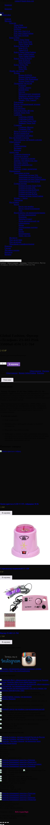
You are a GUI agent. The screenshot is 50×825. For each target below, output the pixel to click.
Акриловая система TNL (28, 175)
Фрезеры (17, 150)
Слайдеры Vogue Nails (27, 121)
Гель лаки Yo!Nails (21, 35)
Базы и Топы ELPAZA (23, 58)
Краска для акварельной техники (27, 104)
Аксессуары (14, 152)
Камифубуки (24, 90)
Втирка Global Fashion (27, 77)
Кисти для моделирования (29, 209)
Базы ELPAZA (24, 61)
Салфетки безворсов (22, 154)
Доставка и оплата (12, 250)
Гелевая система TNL (27, 188)
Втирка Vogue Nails (26, 81)
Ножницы (23, 217)
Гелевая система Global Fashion (31, 196)
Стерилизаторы (20, 146)
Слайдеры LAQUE (26, 119)
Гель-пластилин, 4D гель (24, 111)
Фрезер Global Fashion (27, 373)
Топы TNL (23, 69)
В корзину (13, 364)
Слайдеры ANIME (26, 117)
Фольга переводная (21, 133)
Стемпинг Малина (26, 127)
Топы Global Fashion (27, 56)
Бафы (21, 229)
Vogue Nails (18, 25)
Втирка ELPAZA (25, 75)
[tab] (7, 380)
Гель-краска (18, 102)
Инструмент (14, 202)
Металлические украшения (29, 94)
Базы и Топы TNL (21, 65)
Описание (7, 380)
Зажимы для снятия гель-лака (25, 161)
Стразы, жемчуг (25, 88)
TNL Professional (20, 27)
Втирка (17, 73)
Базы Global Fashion (26, 54)
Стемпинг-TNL (25, 129)
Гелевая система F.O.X (28, 192)
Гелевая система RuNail (28, 194)
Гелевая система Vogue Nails (30, 186)
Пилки (21, 231)
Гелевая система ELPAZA (29, 190)
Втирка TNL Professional (28, 79)
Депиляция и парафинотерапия (21, 244)
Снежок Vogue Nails (22, 113)
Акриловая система (21, 173)
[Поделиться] (3, 822)
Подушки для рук (21, 163)
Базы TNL (23, 67)
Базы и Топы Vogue (21, 40)
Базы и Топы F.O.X (21, 46)
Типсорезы (18, 200)
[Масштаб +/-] (8, 822)
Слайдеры (18, 115)
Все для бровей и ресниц (19, 138)
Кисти (16, 204)
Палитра (17, 167)
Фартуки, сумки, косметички (25, 169)
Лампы (17, 144)
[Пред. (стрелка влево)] (1, 824)
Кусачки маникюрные (27, 215)
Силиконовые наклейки (23, 136)
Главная (8, 19)
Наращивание (14, 171)
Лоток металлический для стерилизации (29, 222)
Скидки (8, 248)
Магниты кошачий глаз (23, 165)
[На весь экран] (6, 822)
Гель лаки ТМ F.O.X (22, 31)
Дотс (20, 211)
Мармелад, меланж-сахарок (29, 96)
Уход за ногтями (15, 240)
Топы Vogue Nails (25, 44)
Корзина (8, 254)
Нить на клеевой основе (23, 131)
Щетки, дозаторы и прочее (24, 159)
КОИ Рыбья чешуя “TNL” (29, 98)
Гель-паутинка (19, 108)
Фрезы (21, 225)
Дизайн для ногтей (16, 71)
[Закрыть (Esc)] (1, 822)
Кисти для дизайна (26, 206)
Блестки (22, 92)
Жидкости (13, 238)
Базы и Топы (14, 38)
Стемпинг (18, 125)
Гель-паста (18, 106)
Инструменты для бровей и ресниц (28, 140)
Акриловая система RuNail (29, 181)
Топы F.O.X (23, 50)
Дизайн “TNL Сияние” (28, 100)
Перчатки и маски (21, 156)
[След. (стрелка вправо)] (3, 824)
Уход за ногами (15, 242)
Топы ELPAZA (25, 63)
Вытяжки (17, 148)
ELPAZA (17, 29)
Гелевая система (20, 184)
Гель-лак (12, 23)
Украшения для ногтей (23, 83)
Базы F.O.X (23, 48)
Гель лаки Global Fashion (23, 33)
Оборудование (15, 142)
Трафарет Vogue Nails (27, 123)
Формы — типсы (21, 198)
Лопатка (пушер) (25, 219)
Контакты (8, 252)
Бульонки (22, 86)
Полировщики (24, 234)
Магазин (8, 21)
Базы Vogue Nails (25, 42)
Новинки (8, 246)
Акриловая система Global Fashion (32, 179)
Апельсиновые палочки (28, 227)
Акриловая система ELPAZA (30, 177)
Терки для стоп (25, 236)
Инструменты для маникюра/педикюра (29, 213)
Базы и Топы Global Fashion (25, 52)
